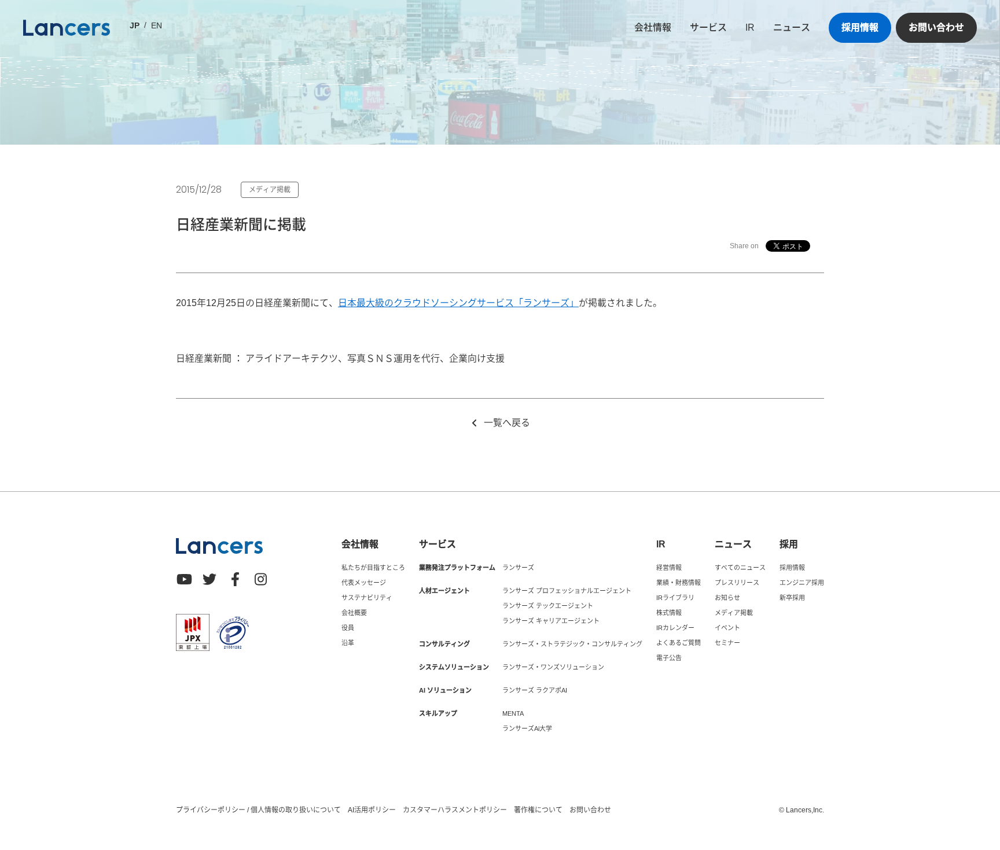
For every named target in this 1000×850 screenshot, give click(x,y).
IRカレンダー (675, 627)
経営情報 (669, 567)
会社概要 (354, 612)
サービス (708, 27)
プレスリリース (737, 582)
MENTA (513, 713)
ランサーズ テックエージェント (547, 605)
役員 (347, 627)
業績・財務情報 (678, 582)
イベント (727, 627)
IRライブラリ (675, 597)
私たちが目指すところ (373, 567)
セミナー (727, 642)
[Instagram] (260, 579)
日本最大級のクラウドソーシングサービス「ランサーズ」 (458, 303)
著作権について (538, 810)
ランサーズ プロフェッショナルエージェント (566, 590)
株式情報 (669, 612)
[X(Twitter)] (209, 579)
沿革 (347, 642)
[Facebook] (235, 579)
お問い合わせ (936, 27)
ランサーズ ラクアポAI (534, 690)
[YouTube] (184, 579)
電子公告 (669, 657)
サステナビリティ (366, 597)
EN (156, 25)
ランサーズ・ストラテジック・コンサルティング (572, 644)
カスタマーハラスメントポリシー (455, 810)
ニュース (791, 27)
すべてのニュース (740, 567)
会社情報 (652, 27)
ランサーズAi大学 (527, 728)
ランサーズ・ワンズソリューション (553, 667)
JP (134, 25)
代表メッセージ (363, 582)
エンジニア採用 (802, 582)
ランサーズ (518, 567)
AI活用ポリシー (372, 810)
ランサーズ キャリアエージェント (551, 620)
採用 (789, 544)
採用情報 (859, 27)
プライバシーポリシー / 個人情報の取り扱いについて (258, 810)
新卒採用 (792, 597)
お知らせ (727, 597)
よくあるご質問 (678, 642)
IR (750, 27)
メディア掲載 (734, 612)
